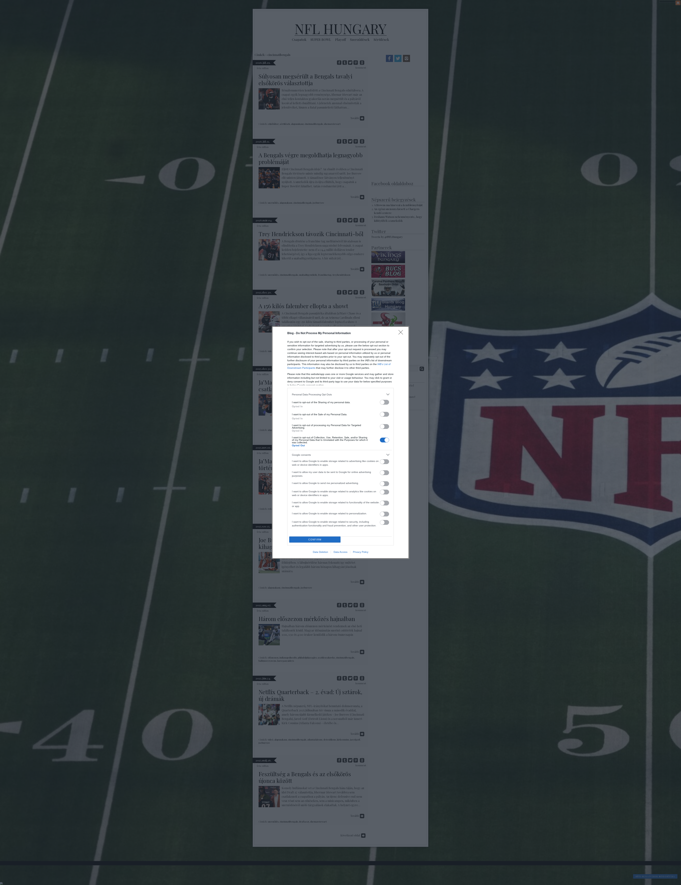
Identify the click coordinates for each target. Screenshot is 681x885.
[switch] (384, 402)
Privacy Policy (360, 552)
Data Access (340, 552)
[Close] (401, 333)
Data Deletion (320, 552)
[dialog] (340, 442)
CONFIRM (315, 539)
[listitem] (340, 394)
